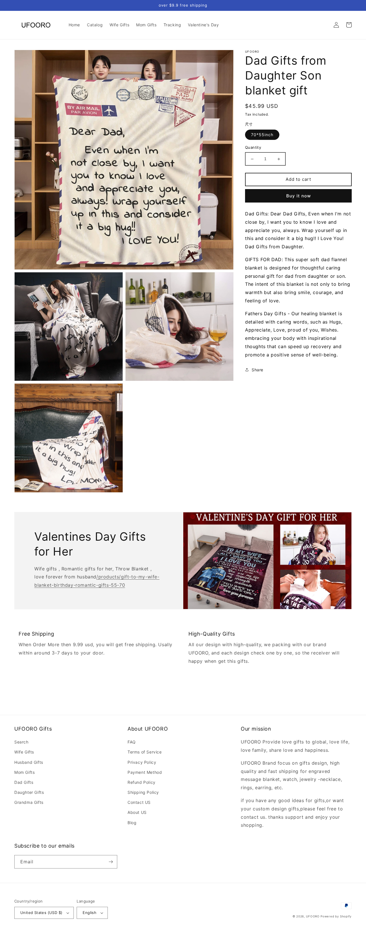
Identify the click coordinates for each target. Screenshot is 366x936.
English (89, 912)
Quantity (253, 147)
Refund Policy (142, 782)
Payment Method (145, 772)
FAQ (132, 741)
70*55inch (262, 134)
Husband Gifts (28, 762)
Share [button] (257, 369)
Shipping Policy (143, 792)
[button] (323, 25)
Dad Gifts (23, 782)
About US (137, 812)
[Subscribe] (110, 861)
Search (21, 741)
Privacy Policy (142, 762)
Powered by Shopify (336, 916)
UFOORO (312, 916)
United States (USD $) (41, 912)
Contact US (139, 802)
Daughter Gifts (29, 792)
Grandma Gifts (28, 802)
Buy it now (298, 196)
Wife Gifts (24, 751)
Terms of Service (145, 751)
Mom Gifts (24, 772)
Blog (132, 822)
